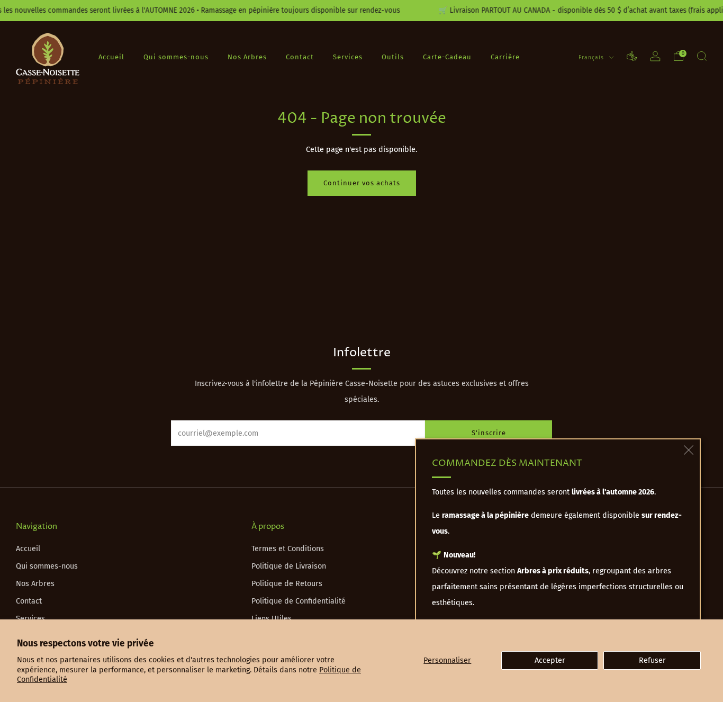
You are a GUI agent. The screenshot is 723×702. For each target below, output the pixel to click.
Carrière (505, 56)
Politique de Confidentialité (298, 601)
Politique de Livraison (288, 566)
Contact (300, 56)
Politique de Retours (286, 583)
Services (348, 56)
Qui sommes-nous (176, 56)
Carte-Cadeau (447, 56)
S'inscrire (489, 433)
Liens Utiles (271, 618)
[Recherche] (702, 56)
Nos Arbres (247, 56)
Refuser (652, 660)
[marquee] (361, 10)
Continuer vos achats (361, 183)
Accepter (550, 660)
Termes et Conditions (287, 548)
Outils (393, 56)
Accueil (111, 56)
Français (592, 56)
